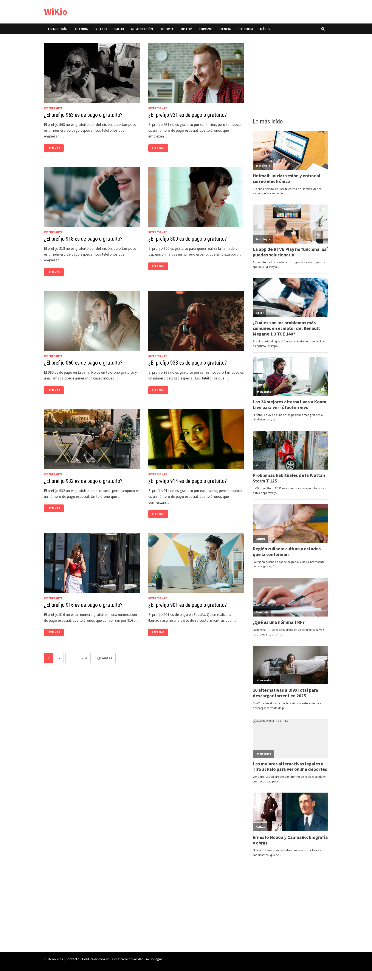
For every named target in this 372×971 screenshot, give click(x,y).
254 (84, 658)
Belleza (101, 29)
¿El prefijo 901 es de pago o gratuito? (187, 605)
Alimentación (142, 29)
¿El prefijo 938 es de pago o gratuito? (187, 363)
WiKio (56, 11)
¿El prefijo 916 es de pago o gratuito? (83, 605)
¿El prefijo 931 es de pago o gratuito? (187, 115)
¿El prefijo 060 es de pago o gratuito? (83, 363)
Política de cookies (96, 959)
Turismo (205, 29)
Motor (186, 29)
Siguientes (103, 658)
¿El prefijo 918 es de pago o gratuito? (83, 239)
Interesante (53, 108)
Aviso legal (154, 959)
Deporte (167, 29)
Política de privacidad (127, 959)
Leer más (55, 148)
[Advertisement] (290, 75)
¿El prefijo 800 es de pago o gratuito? (187, 239)
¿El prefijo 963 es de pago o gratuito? (83, 115)
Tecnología (57, 29)
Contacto (72, 959)
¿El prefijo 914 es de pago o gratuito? (187, 481)
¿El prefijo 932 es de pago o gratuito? (83, 481)
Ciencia (225, 29)
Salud (119, 29)
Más (263, 29)
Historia (81, 29)
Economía (245, 29)
